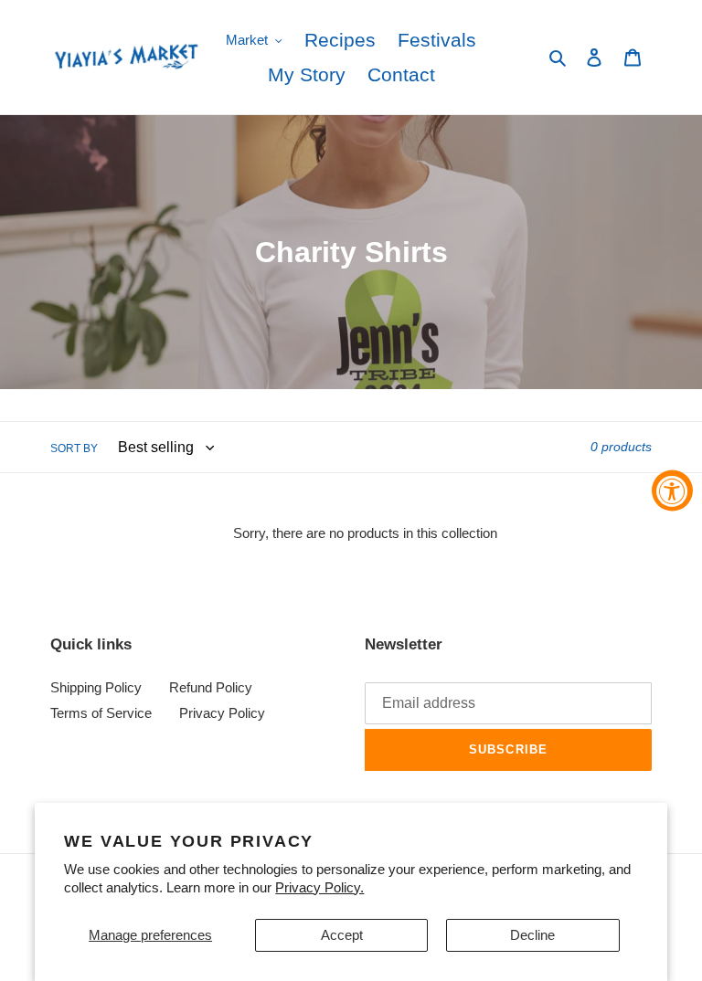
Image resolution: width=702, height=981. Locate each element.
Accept (342, 935)
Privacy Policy (222, 713)
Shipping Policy (96, 687)
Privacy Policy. (319, 887)
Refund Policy (210, 687)
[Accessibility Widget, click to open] (672, 491)
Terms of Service (101, 713)
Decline (532, 935)
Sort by (74, 448)
